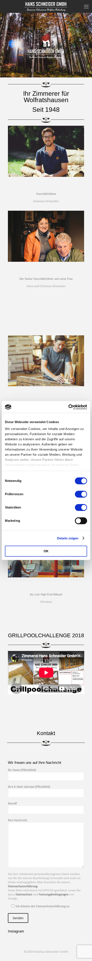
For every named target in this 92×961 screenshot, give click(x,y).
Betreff (12, 803)
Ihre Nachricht (17, 820)
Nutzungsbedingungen (53, 894)
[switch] (81, 494)
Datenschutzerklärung (22, 886)
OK (46, 551)
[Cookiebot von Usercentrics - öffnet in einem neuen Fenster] (68, 407)
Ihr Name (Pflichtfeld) (22, 770)
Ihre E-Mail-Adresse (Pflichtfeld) (29, 786)
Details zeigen (67, 538)
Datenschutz (24, 894)
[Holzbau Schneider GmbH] (46, 6)
